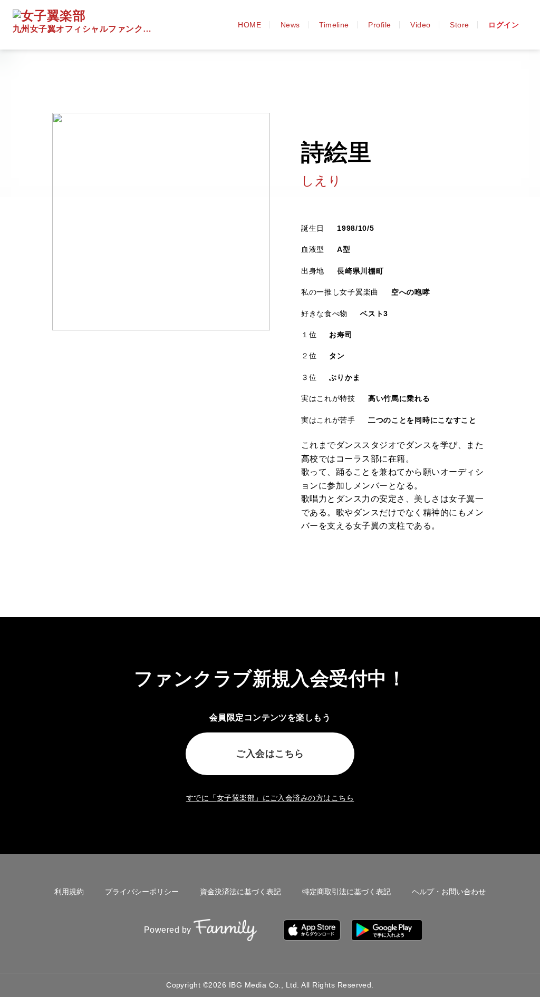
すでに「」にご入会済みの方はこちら (270, 798)
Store (459, 25)
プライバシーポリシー (142, 891)
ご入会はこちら (270, 753)
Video (420, 25)
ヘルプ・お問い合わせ (449, 891)
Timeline (334, 25)
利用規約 (69, 891)
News (290, 25)
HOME (249, 25)
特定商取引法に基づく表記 (346, 891)
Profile (379, 25)
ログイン (503, 25)
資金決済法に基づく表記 (240, 891)
